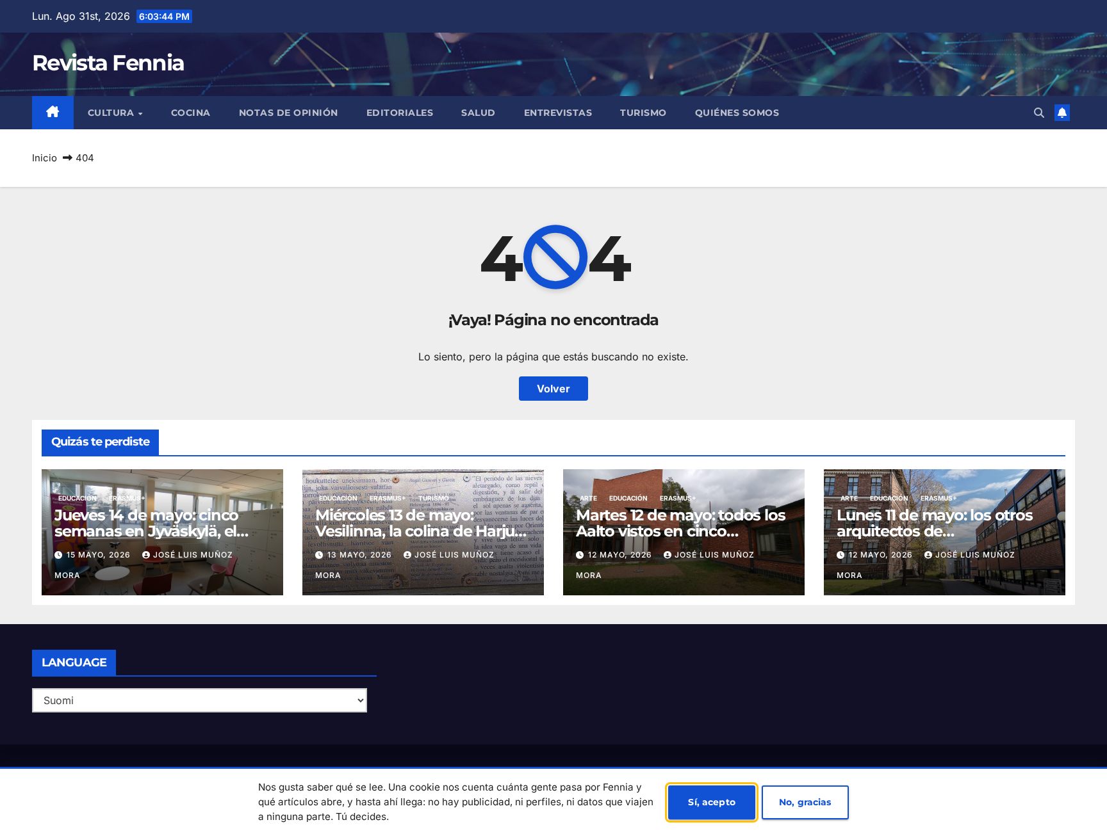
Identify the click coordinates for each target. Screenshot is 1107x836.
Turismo (643, 112)
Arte (588, 498)
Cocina (191, 112)
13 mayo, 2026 (361, 554)
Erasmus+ (127, 498)
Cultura (112, 112)
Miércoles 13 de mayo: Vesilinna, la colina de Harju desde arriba (414, 531)
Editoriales (400, 112)
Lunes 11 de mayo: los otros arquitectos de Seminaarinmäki (935, 531)
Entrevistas (558, 112)
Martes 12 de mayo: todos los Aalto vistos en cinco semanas (680, 531)
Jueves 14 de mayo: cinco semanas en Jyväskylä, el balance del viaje (146, 531)
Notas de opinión (288, 112)
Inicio (44, 158)
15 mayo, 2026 (100, 554)
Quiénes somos (737, 112)
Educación (77, 498)
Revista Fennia (108, 62)
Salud (478, 112)
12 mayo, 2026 (621, 554)
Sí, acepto (711, 802)
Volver (553, 388)
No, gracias (805, 802)
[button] (1039, 112)
